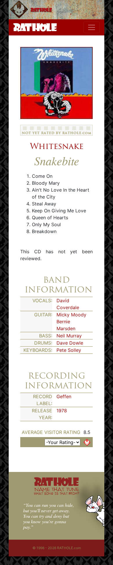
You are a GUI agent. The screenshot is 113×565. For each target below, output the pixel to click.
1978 (62, 410)
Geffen (64, 396)
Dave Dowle (70, 343)
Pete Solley (69, 350)
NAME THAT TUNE (56, 491)
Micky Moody (71, 315)
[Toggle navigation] (91, 27)
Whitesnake (56, 146)
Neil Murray (69, 336)
